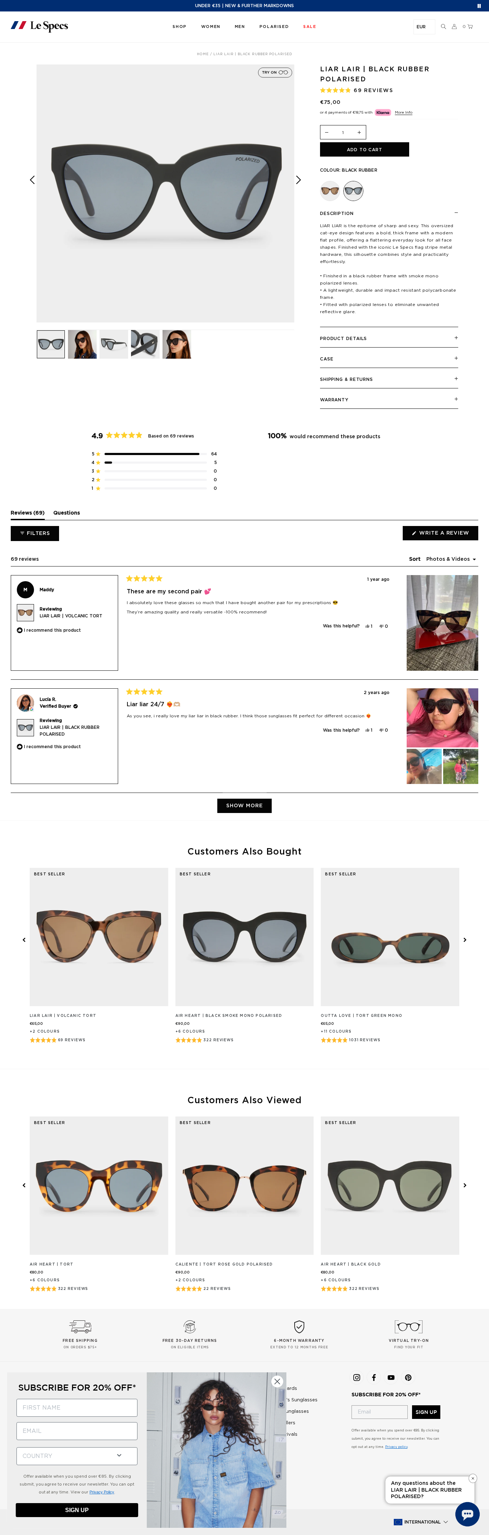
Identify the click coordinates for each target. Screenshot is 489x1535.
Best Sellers (281, 1423)
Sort (415, 559)
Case (327, 359)
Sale (273, 1446)
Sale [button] (309, 27)
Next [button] (298, 198)
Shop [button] (180, 27)
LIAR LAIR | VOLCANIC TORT (71, 616)
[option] (165, 193)
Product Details (343, 338)
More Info (403, 112)
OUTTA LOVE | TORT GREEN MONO (361, 1016)
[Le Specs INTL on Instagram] (356, 1377)
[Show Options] (119, 1455)
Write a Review (448, 535)
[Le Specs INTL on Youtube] (391, 1377)
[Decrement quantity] (326, 132)
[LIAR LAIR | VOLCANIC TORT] (330, 191)
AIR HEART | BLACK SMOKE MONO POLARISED (228, 1016)
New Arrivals (282, 1434)
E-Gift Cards (282, 1388)
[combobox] (63, 1456)
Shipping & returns (346, 379)
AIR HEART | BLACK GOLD (351, 1264)
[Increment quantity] (359, 132)
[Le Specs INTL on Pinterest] (408, 1377)
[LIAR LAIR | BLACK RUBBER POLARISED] (353, 191)
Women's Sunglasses (293, 1400)
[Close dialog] (277, 1381)
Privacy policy (396, 1447)
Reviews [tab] (28, 515)
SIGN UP (426, 1412)
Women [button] (211, 27)
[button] (443, 27)
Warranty (334, 400)
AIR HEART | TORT (51, 1264)
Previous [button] (32, 198)
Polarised (274, 27)
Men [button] (240, 27)
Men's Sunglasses (288, 1411)
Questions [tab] (66, 515)
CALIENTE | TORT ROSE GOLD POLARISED (224, 1264)
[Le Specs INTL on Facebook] (374, 1377)
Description (337, 213)
